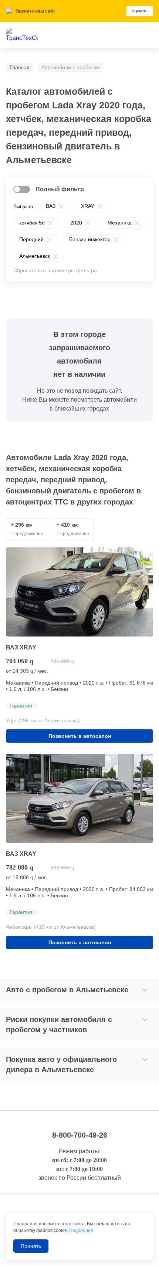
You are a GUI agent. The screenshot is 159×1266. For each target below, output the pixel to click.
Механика (120, 223)
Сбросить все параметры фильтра (55, 270)
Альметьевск (34, 256)
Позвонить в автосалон (79, 736)
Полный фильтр (59, 189)
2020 (76, 223)
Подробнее (81, 1230)
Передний (31, 239)
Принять (31, 1246)
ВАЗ (50, 206)
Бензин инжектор (90, 239)
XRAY (87, 206)
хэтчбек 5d (32, 223)
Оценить (140, 11)
